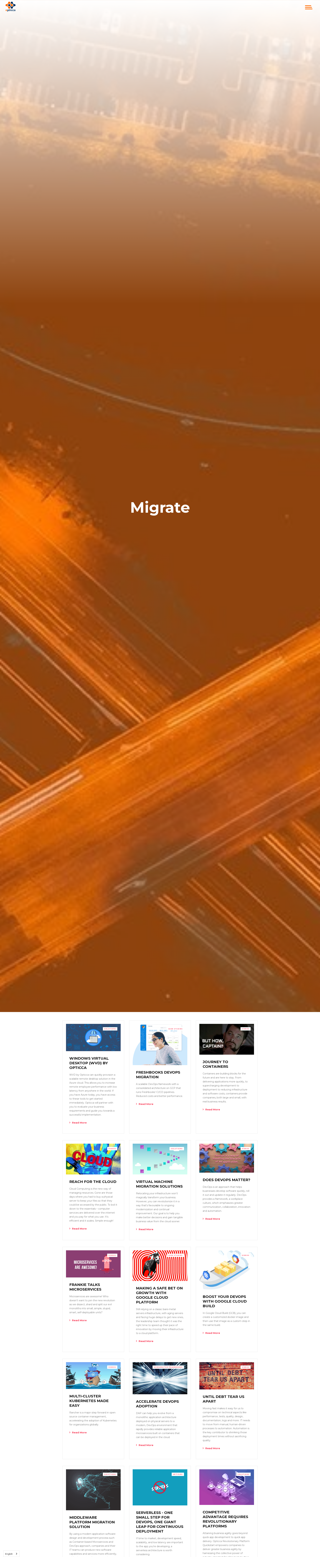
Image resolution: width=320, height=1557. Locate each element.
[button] (309, 7)
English (9, 1554)
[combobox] (11, 1554)
